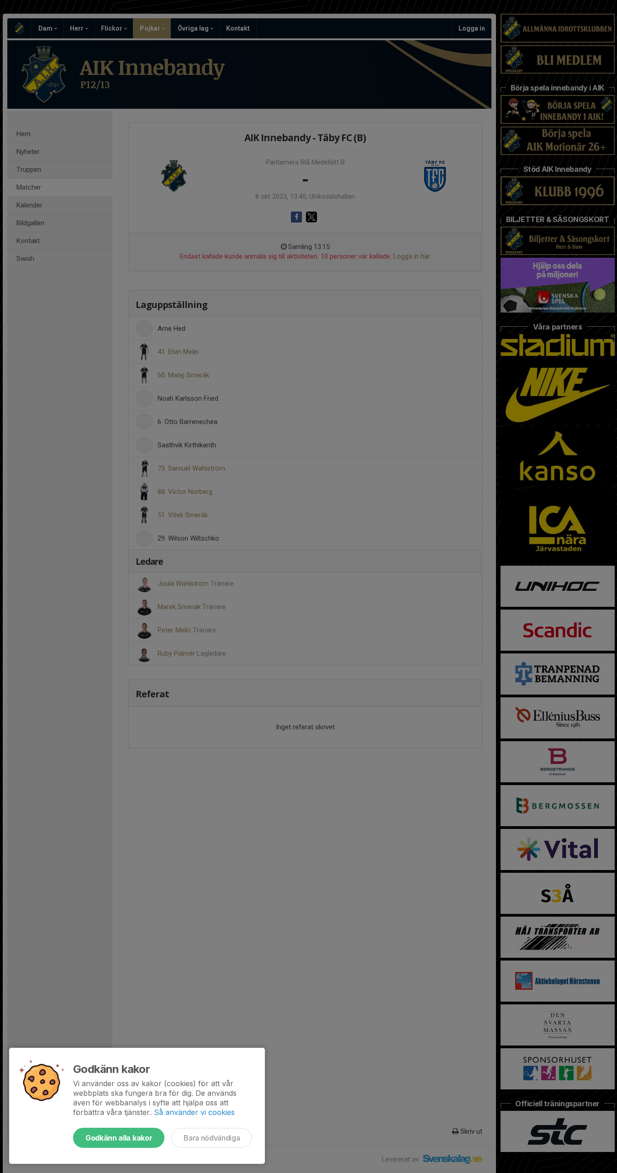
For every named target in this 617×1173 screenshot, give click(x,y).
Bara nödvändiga (212, 1137)
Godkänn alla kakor (118, 1137)
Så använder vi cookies (194, 1112)
